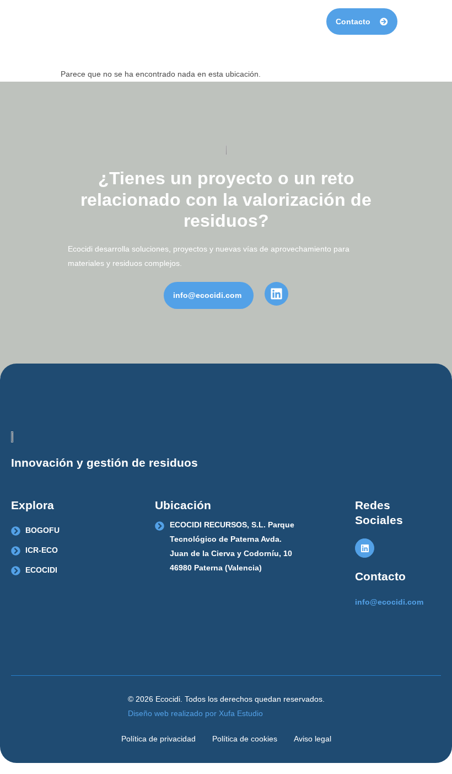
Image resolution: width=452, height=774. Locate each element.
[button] (409, 22)
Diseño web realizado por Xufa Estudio (195, 713)
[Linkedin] (364, 548)
